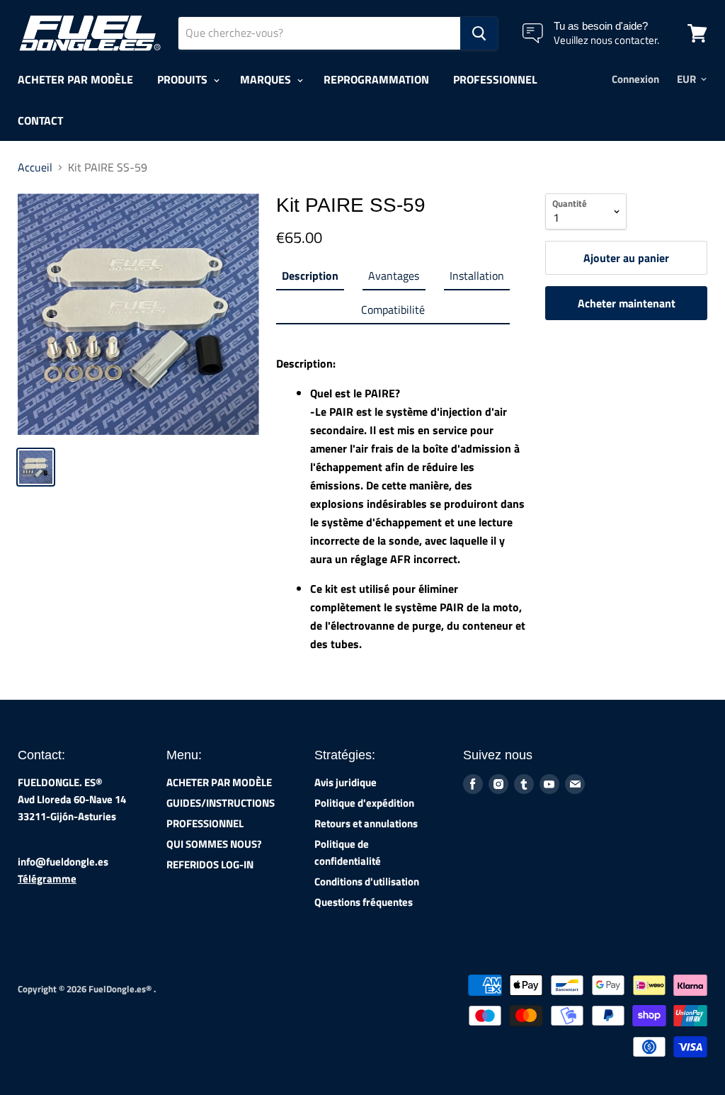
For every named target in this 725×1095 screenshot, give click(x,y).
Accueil (35, 167)
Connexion (635, 79)
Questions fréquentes (363, 902)
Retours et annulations (366, 823)
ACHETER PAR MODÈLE (75, 79)
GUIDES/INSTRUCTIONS (220, 803)
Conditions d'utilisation (366, 881)
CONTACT (40, 120)
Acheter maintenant (626, 303)
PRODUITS (183, 79)
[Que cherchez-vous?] (479, 33)
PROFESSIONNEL (495, 79)
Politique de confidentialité (347, 852)
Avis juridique (345, 782)
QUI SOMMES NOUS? (214, 844)
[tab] (310, 278)
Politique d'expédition (364, 803)
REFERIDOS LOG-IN (209, 864)
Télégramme (47, 878)
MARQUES (267, 79)
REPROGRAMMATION (376, 79)
